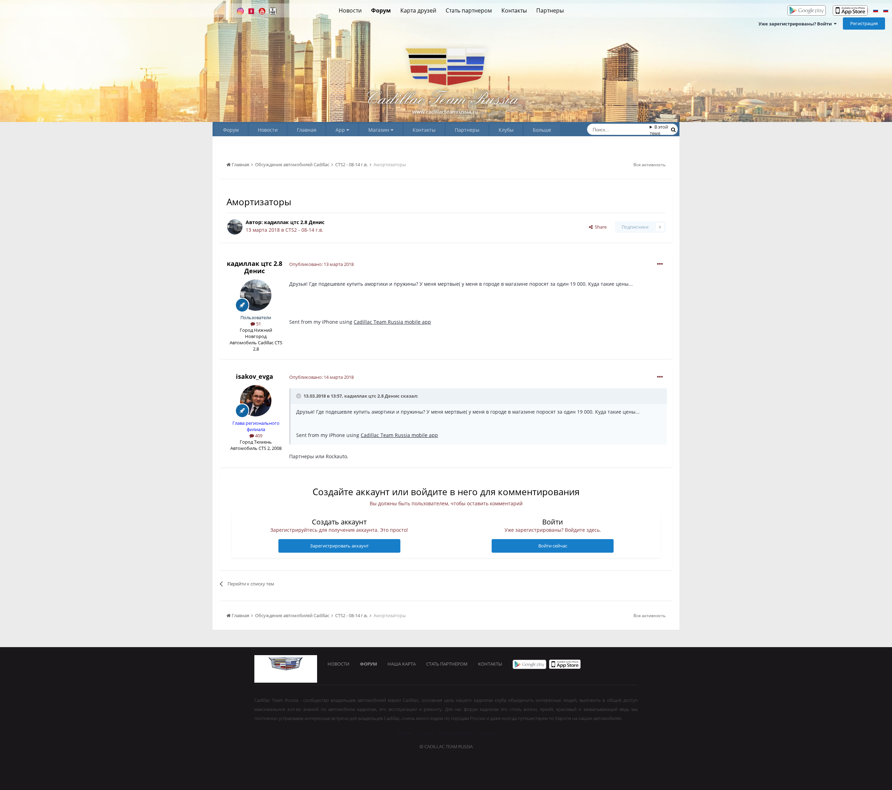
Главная (306, 129)
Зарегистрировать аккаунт (339, 546)
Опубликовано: (321, 264)
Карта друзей (418, 10)
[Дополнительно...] (660, 264)
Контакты (514, 10)
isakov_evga (254, 376)
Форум (381, 10)
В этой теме (659, 130)
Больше (542, 129)
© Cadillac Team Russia (446, 746)
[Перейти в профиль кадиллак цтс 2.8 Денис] (235, 227)
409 (258, 435)
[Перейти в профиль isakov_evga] (255, 400)
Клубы (506, 129)
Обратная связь (456, 733)
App (341, 129)
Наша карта (401, 664)
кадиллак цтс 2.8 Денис (294, 222)
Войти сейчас (552, 546)
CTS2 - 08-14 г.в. (304, 230)
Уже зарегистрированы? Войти (796, 24)
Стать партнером (469, 10)
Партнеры (550, 10)
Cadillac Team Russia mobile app (392, 322)
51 (258, 324)
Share (600, 227)
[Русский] (875, 11)
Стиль (424, 733)
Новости (350, 10)
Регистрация (864, 23)
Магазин (379, 129)
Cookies (487, 733)
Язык (402, 733)
